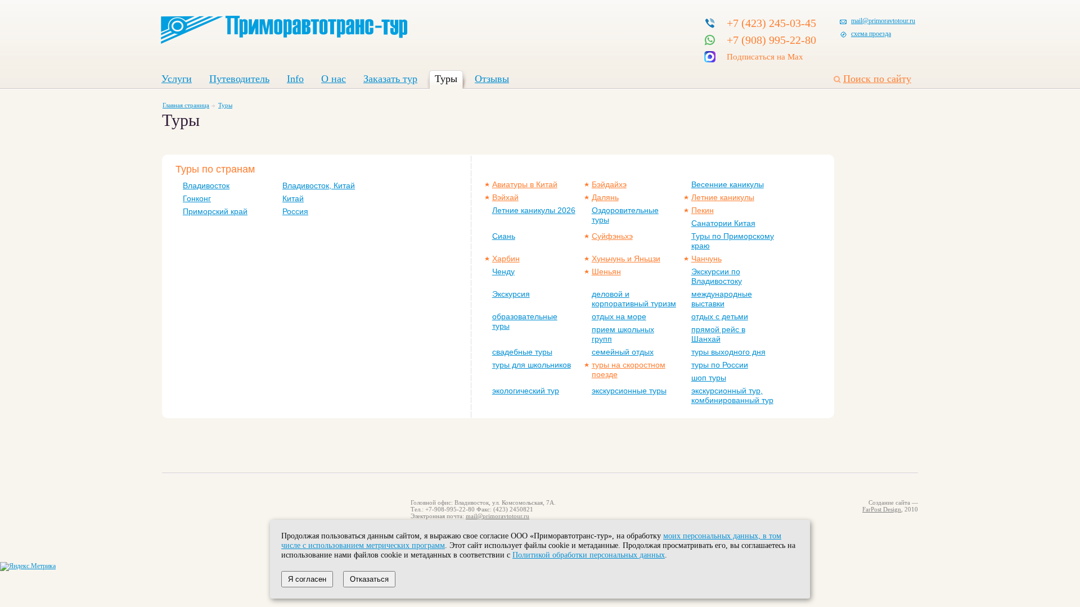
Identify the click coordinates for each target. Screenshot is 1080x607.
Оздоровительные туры (625, 215)
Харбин (506, 258)
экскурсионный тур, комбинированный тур (732, 395)
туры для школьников (531, 364)
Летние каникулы (722, 197)
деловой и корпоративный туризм (634, 298)
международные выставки (721, 298)
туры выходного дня (728, 351)
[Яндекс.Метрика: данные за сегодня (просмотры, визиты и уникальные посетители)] (28, 566)
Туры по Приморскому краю (732, 241)
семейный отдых (623, 351)
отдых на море (619, 316)
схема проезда (871, 34)
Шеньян (606, 271)
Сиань (503, 236)
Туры (446, 78)
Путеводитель (239, 78)
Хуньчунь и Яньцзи (626, 258)
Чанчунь (706, 258)
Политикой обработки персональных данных (588, 554)
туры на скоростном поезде (628, 369)
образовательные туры (524, 321)
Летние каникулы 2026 (533, 210)
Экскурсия (511, 293)
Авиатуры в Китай (524, 184)
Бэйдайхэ (609, 184)
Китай (293, 198)
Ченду (503, 271)
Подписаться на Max (765, 56)
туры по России (719, 364)
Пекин (702, 210)
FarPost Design (881, 509)
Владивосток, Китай (318, 185)
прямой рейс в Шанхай (718, 334)
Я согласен (307, 579)
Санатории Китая (723, 223)
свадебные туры (522, 351)
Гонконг (197, 198)
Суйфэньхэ (612, 236)
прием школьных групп (623, 334)
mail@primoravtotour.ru (883, 21)
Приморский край (215, 211)
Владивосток (206, 185)
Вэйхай (505, 197)
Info (295, 78)
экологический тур (525, 390)
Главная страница (186, 105)
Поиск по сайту (877, 78)
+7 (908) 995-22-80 (771, 40)
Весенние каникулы (727, 184)
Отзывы (492, 78)
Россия (295, 211)
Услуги (176, 78)
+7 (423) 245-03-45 (771, 23)
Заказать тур (390, 78)
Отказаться (369, 579)
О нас (333, 78)
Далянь (605, 197)
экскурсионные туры (629, 390)
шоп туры (708, 377)
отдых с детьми (719, 316)
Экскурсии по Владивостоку (716, 276)
